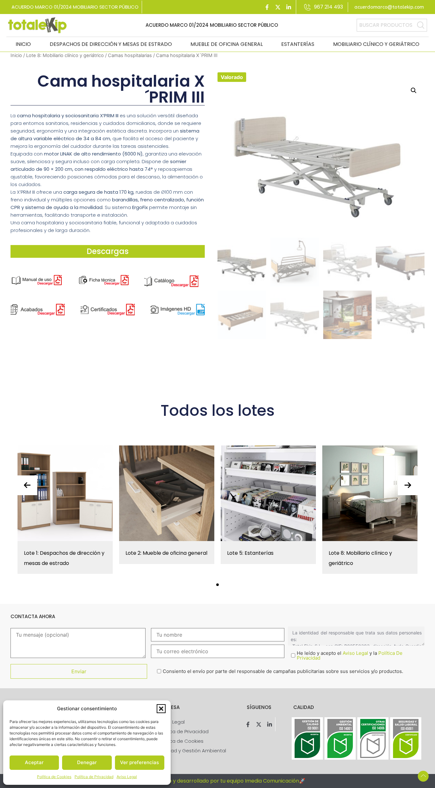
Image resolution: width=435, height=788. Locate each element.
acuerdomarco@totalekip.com (389, 7)
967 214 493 (328, 7)
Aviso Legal (127, 776)
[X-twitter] (278, 7)
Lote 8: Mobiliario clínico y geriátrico (65, 55)
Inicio (23, 44)
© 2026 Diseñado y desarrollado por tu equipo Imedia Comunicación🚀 (217, 780)
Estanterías (297, 44)
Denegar (87, 762)
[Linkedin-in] (288, 7)
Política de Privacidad (94, 776)
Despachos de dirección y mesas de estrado (111, 44)
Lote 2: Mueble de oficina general (166, 553)
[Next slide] (407, 485)
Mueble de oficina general (226, 44)
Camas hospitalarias (130, 55)
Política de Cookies (54, 776)
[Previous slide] (27, 485)
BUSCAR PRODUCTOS (385, 25)
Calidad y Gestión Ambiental (192, 750)
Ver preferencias (139, 762)
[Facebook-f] (267, 7)
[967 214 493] (307, 7)
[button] (161, 708)
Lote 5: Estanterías (250, 553)
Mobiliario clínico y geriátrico (376, 44)
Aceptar (34, 762)
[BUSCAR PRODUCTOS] (420, 25)
